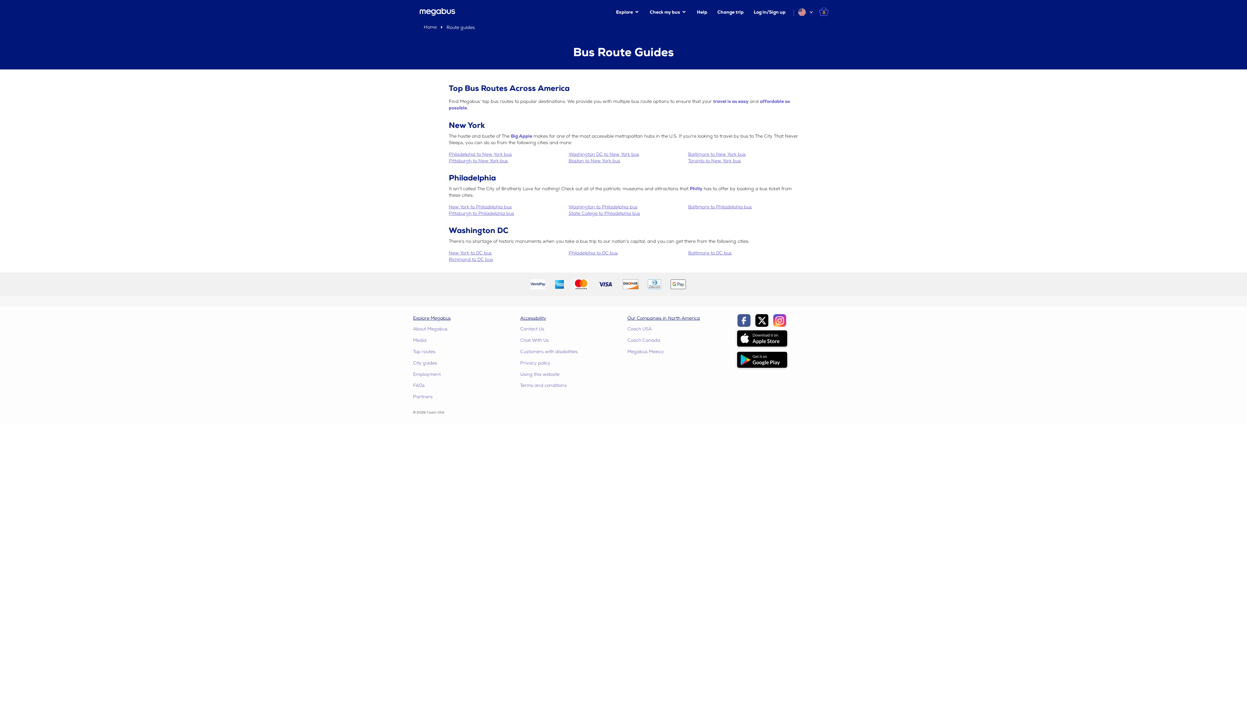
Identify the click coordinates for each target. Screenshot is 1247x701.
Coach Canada (643, 340)
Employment (427, 374)
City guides (425, 363)
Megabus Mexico (645, 351)
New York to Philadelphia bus (480, 207)
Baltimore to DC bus (710, 253)
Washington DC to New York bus (604, 154)
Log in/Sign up (770, 12)
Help (702, 12)
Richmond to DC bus (471, 259)
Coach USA (639, 329)
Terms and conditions (543, 385)
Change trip (730, 12)
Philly (696, 188)
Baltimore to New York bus (717, 154)
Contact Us (532, 329)
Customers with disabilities (549, 351)
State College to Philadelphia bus (604, 213)
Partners (423, 397)
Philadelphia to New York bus (480, 154)
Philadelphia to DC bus (593, 253)
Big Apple (521, 136)
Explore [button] (624, 12)
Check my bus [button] (665, 12)
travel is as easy (731, 101)
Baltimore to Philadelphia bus (720, 207)
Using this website (540, 374)
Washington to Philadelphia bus (603, 207)
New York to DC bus (470, 253)
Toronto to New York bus (714, 161)
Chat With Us (534, 340)
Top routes (424, 351)
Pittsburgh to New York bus (478, 161)
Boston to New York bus (594, 161)
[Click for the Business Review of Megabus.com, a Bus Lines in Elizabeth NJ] (705, 284)
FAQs (419, 385)
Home (430, 27)
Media (419, 340)
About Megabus (430, 329)
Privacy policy (535, 363)
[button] (805, 12)
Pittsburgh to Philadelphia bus (481, 213)
